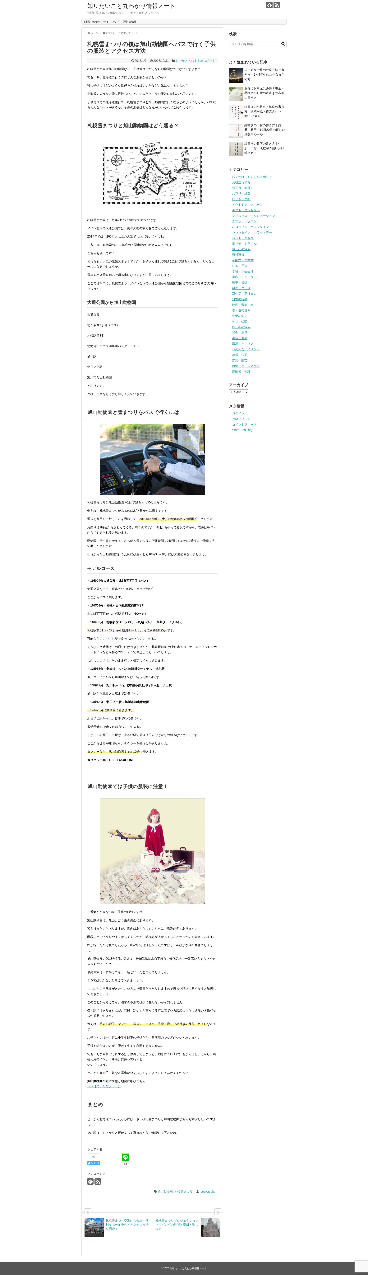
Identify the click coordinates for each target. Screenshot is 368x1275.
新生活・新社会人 (244, 293)
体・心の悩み (241, 249)
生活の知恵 (239, 316)
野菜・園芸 (239, 360)
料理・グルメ (241, 288)
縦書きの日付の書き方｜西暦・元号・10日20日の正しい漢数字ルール (264, 130)
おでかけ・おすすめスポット (195, 60)
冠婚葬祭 (238, 254)
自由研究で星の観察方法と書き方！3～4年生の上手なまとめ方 (264, 74)
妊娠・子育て (241, 265)
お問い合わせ (92, 21)
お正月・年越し (243, 188)
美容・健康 (239, 338)
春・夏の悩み (241, 310)
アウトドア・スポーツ (247, 204)
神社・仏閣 (239, 321)
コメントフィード (244, 424)
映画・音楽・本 (243, 304)
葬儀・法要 (239, 355)
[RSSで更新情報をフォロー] (277, 5)
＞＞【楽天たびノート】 (104, 1086)
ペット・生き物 (243, 238)
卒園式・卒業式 (243, 260)
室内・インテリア (244, 277)
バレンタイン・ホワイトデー (252, 232)
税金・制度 (239, 332)
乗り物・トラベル (244, 243)
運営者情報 (130, 21)
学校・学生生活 (243, 271)
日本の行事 (239, 299)
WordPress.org (242, 430)
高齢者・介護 (241, 371)
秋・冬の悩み (241, 327)
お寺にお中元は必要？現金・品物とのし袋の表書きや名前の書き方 (264, 93)
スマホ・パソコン (244, 221)
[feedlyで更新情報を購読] (269, 5)
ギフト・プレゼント (246, 210)
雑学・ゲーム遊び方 (246, 366)
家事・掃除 (239, 282)
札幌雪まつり (183, 1191)
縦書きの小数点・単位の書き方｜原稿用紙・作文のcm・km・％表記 (264, 111)
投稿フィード (241, 419)
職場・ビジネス (243, 343)
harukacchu (207, 1191)
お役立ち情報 (241, 182)
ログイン (238, 413)
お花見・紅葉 (241, 193)
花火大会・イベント (246, 349)
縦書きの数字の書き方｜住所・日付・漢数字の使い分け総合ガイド (264, 148)
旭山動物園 (165, 1191)
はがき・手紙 (241, 199)
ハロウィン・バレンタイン (250, 227)
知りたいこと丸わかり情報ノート (131, 6)
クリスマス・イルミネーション (253, 215)
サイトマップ (111, 21)
